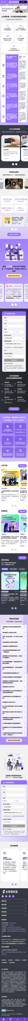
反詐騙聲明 (4, 962)
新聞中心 (4, 534)
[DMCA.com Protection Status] (8, 1010)
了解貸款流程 (14, 409)
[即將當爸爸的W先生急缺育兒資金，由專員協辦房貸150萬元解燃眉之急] (7, 220)
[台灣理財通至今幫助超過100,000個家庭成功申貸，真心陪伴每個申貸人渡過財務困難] (14, 9)
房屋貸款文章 (24, 591)
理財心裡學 (13, 569)
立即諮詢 (22, 2)
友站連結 (24, 960)
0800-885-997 (12, 923)
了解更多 (6, 159)
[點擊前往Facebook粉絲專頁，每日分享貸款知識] (13, 896)
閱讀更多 (3, 500)
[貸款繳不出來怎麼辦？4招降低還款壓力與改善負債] (10, 581)
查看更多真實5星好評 (14, 276)
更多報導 (22, 466)
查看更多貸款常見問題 (14, 740)
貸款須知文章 (5, 591)
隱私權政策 (12, 962)
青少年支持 (4, 488)
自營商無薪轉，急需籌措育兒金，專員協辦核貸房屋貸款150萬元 (17, 219)
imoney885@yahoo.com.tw (14, 927)
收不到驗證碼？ (10, 363)
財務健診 (4, 960)
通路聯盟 (17, 960)
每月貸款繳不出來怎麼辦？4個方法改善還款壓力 (9, 594)
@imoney (11, 925)
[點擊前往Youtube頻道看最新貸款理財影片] (3, 896)
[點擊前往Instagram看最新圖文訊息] (10, 896)
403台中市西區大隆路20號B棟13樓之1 (16, 929)
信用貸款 (6, 149)
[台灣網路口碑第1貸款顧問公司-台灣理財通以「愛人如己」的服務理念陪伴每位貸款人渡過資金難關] (14, 2)
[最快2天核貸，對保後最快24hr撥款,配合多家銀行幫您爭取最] (10, 141)
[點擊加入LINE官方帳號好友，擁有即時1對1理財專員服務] (6, 896)
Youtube (22, 569)
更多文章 (22, 558)
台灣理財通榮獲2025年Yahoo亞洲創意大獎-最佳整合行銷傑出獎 (10, 537)
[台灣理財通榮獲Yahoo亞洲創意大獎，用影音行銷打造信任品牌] (10, 523)
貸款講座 (4, 569)
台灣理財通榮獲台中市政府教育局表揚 (10, 491)
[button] (11, 11)
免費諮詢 (10, 1019)
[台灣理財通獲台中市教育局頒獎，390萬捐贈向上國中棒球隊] (10, 478)
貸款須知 (10, 960)
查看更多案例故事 (14, 234)
